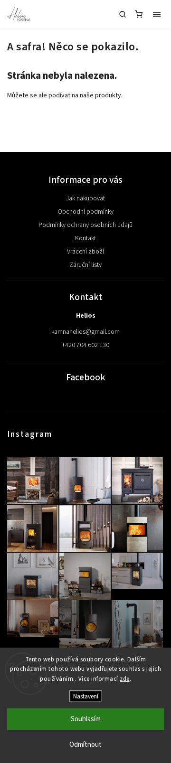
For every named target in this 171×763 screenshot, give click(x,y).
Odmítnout (85, 745)
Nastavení (85, 696)
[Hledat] (122, 14)
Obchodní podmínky (85, 212)
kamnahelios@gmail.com (85, 332)
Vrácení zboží (85, 251)
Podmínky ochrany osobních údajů (85, 225)
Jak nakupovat (85, 198)
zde (125, 679)
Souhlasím (86, 719)
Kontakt (85, 238)
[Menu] (156, 14)
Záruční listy (85, 265)
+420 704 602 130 (85, 345)
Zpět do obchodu (86, 119)
